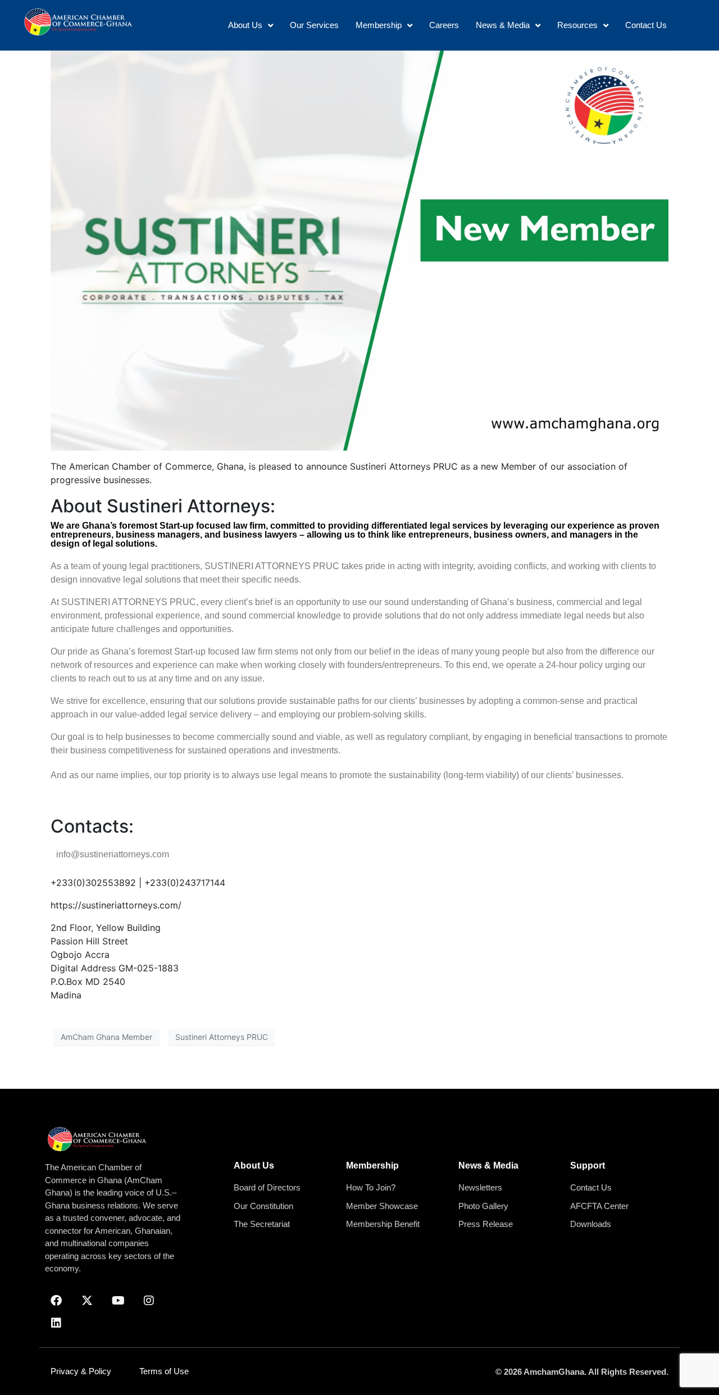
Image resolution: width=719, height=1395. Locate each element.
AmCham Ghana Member (106, 1037)
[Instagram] (149, 1300)
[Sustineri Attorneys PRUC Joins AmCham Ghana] (359, 246)
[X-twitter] (87, 1300)
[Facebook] (56, 1300)
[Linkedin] (56, 1323)
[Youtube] (118, 1300)
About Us (254, 1165)
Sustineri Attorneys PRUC (221, 1037)
